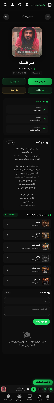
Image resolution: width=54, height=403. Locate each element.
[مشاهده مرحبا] (7, 223)
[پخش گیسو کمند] (45, 247)
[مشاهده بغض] (7, 258)
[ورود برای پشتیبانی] (20, 5)
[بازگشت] (48, 17)
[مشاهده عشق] (7, 235)
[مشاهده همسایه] (7, 281)
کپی (9, 142)
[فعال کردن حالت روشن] (27, 5)
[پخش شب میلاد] (45, 270)
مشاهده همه (11, 214)
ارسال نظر (40, 321)
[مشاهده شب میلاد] (7, 269)
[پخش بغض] (45, 258)
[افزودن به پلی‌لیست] (50, 389)
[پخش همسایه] (45, 281)
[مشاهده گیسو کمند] (7, 246)
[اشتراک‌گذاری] (6, 17)
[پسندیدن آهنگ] (44, 389)
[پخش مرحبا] (45, 224)
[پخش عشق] (45, 235)
